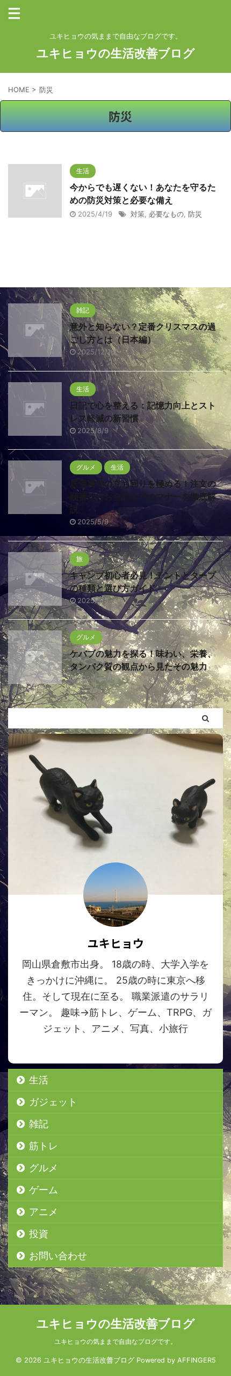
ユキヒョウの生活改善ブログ (116, 53)
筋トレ (43, 1145)
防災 (195, 214)
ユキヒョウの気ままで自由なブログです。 (115, 1341)
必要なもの (166, 214)
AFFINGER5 (196, 1360)
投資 (38, 1233)
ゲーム (43, 1189)
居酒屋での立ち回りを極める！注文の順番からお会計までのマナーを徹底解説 (143, 496)
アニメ (43, 1211)
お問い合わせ (58, 1255)
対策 (138, 214)
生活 (38, 1079)
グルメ (43, 1167)
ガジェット (53, 1101)
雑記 (38, 1123)
